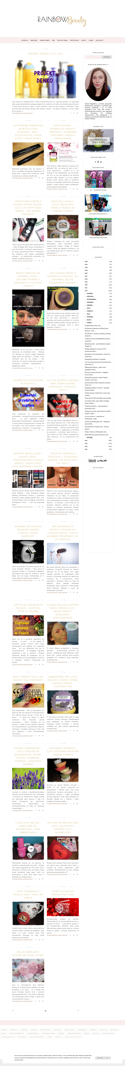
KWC (53, 40)
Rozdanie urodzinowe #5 (98, 214)
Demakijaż (93, 1030)
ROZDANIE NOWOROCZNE (98, 238)
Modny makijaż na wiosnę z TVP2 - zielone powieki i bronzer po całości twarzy (28, 279)
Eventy (83, 40)
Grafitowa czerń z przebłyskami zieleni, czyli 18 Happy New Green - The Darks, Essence (28, 207)
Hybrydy (61, 1033)
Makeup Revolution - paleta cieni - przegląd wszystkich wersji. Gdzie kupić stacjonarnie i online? (28, 460)
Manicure (34, 40)
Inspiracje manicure (74, 1033)
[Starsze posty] (78, 1011)
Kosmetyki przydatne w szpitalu (95, 359)
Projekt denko (45, 1030)
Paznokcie (34, 1030)
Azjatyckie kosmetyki (37, 1037)
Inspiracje (58, 1037)
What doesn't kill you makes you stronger (98, 398)
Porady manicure (108, 1033)
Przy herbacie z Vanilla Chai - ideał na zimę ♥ (28, 894)
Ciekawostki (57, 1030)
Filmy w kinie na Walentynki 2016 (95, 432)
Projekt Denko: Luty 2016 (45, 53)
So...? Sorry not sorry (98, 190)
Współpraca (74, 40)
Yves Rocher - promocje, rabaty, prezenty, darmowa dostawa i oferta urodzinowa (62, 132)
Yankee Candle (45, 40)
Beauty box (103, 1030)
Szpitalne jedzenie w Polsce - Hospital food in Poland (28, 608)
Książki (49, 1037)
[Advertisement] (98, 520)
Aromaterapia (82, 1030)
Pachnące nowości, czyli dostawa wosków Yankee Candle (63, 751)
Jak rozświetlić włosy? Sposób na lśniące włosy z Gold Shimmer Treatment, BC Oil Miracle (63, 533)
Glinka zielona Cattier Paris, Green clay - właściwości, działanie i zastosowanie (63, 611)
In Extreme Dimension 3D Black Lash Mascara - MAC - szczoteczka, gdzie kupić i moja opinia (28, 132)
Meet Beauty (22, 1037)
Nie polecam (114, 1030)
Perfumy (86, 1033)
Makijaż (4, 1033)
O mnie (91, 40)
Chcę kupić (99, 40)
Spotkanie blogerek (48, 1033)
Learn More (100, 1057)
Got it (107, 1057)
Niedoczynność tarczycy (73, 1037)
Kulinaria (95, 1033)
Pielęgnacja (14, 1030)
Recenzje (25, 40)
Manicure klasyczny (8, 1037)
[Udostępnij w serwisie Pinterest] (77, 113)
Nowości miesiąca (33, 1033)
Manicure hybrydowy (17, 1033)
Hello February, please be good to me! (96, 435)
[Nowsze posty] (12, 1011)
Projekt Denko (62, 40)
